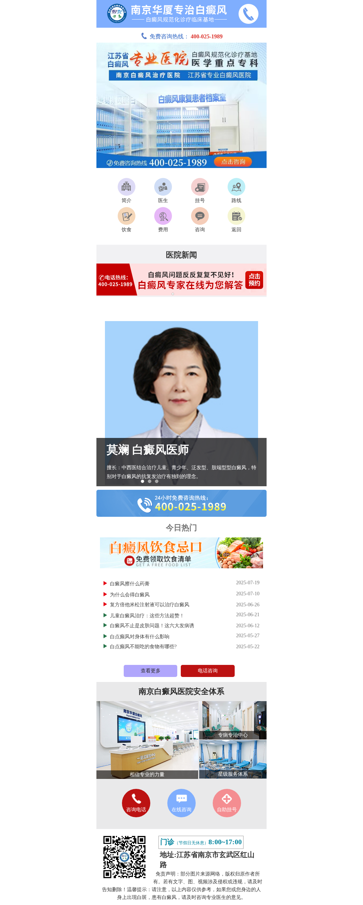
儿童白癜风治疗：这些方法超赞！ (148, 615)
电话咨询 (208, 670)
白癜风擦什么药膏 (130, 583)
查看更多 (151, 670)
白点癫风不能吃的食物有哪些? (143, 646)
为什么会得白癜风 (130, 594)
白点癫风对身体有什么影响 (140, 636)
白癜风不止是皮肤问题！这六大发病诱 (152, 625)
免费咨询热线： (186, 36)
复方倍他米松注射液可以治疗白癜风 (149, 604)
